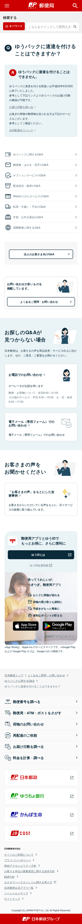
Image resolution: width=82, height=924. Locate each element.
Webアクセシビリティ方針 (20, 866)
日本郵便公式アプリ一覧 (19, 888)
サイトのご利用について (19, 854)
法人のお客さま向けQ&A (39, 254)
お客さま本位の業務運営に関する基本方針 (29, 871)
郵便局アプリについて (58, 636)
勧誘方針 (9, 877)
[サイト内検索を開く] (75, 6)
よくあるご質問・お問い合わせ (46, 675)
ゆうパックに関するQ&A (20, 681)
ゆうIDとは (38, 555)
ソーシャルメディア (16, 893)
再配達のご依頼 (25, 735)
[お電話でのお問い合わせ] (41, 386)
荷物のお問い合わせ (28, 724)
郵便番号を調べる (26, 701)
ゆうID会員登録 (39, 565)
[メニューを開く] (7, 6)
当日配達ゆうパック (21, 130)
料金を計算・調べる (28, 757)
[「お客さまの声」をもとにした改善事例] (41, 499)
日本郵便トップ (14, 675)
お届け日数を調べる (21, 107)
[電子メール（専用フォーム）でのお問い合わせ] (41, 427)
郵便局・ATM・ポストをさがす (37, 712)
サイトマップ (12, 899)
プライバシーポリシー (17, 860)
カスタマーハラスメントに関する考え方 (28, 882)
